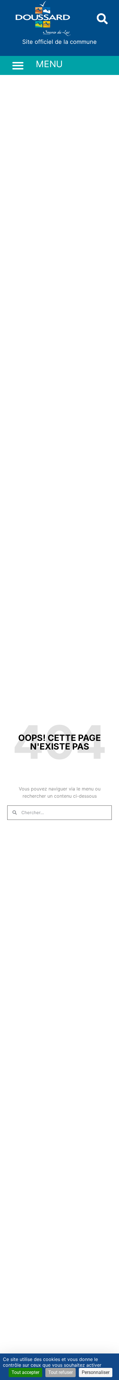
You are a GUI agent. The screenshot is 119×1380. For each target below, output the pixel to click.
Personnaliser (95, 1372)
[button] (102, 19)
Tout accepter (25, 1372)
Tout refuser (60, 1372)
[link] (43, 18)
